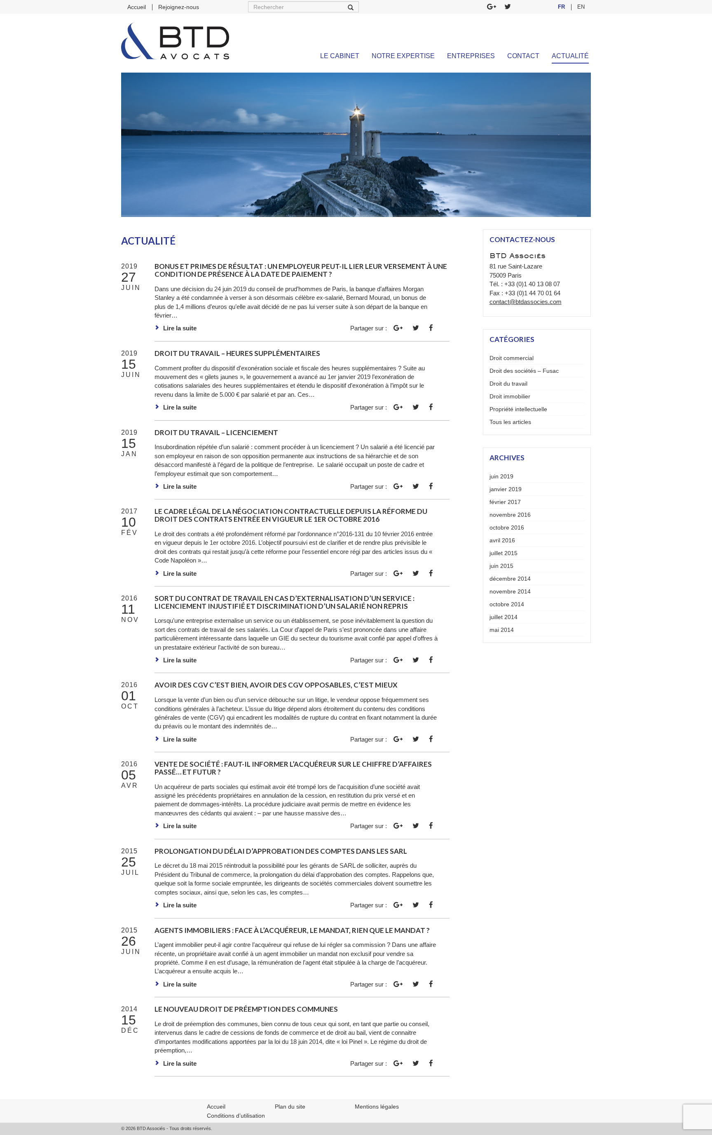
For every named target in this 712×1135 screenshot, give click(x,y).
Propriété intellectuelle (518, 409)
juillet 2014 (504, 617)
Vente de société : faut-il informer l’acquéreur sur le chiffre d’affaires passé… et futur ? (293, 768)
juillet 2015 (504, 553)
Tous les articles (510, 422)
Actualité (570, 55)
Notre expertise (403, 55)
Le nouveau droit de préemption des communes (246, 1009)
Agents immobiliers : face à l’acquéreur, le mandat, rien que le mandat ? (292, 930)
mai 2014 (502, 629)
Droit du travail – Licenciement (216, 432)
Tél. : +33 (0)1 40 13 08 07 (525, 283)
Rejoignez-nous (178, 7)
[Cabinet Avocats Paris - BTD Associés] (175, 40)
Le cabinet (339, 55)
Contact (523, 55)
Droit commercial (512, 358)
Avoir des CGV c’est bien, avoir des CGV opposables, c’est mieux (276, 685)
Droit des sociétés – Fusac (524, 370)
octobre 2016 (507, 527)
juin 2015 (501, 566)
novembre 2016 (510, 514)
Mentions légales (377, 1106)
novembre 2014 (510, 591)
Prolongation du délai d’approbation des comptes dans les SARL (281, 851)
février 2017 (505, 502)
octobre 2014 (507, 604)
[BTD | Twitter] (507, 7)
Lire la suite (180, 328)
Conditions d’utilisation (236, 1115)
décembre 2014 (510, 578)
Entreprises (471, 55)
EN (581, 7)
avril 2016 (502, 540)
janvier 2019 (506, 489)
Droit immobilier (510, 396)
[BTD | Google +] (491, 7)
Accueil (136, 7)
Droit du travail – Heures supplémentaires (237, 353)
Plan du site (290, 1106)
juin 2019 (501, 476)
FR (561, 7)
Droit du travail (508, 383)
